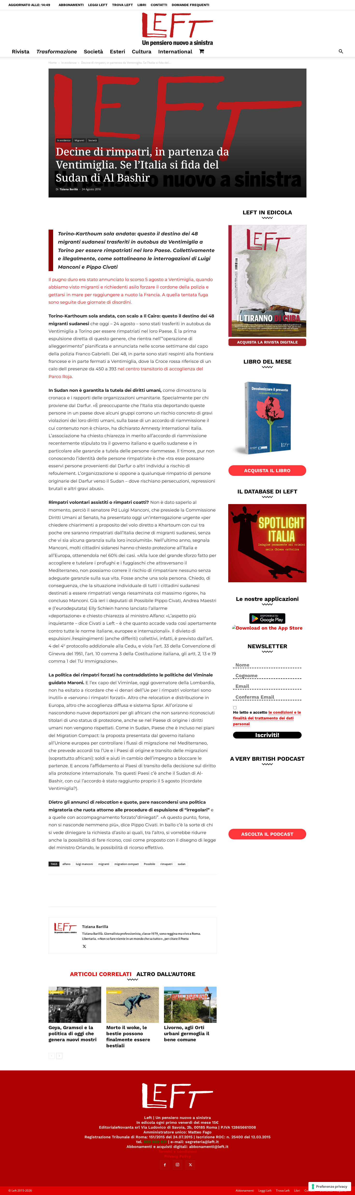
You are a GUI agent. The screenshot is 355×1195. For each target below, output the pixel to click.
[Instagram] (177, 1165)
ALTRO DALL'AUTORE (165, 974)
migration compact (126, 864)
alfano (67, 864)
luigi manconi (84, 864)
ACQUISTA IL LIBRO (267, 470)
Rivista (20, 52)
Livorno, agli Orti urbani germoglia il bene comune (186, 1033)
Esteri (117, 52)
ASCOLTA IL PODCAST (267, 834)
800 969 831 (155, 1141)
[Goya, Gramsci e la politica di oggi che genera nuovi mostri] (75, 1005)
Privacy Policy (177, 1156)
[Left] (177, 28)
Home (53, 63)
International (175, 52)
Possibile (149, 864)
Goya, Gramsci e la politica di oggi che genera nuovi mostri (73, 1033)
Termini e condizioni (177, 1151)
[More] (131, 213)
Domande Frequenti (190, 5)
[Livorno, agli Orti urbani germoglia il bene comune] (190, 1005)
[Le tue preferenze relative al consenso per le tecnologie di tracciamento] (329, 1186)
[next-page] (59, 1056)
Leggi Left (97, 5)
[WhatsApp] (115, 213)
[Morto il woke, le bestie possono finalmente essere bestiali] (132, 1005)
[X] (99, 213)
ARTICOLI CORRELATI (101, 974)
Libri (141, 5)
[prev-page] (52, 1056)
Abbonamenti (71, 5)
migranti (103, 864)
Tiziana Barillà (69, 189)
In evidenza (69, 63)
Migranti (79, 140)
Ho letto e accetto (267, 718)
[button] (341, 52)
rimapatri (166, 864)
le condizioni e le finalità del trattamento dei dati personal (267, 718)
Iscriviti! (267, 735)
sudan (181, 864)
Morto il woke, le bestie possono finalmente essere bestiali (128, 1036)
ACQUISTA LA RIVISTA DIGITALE (267, 342)
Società (93, 52)
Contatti (159, 5)
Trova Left (122, 5)
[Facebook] (83, 213)
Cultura (141, 52)
